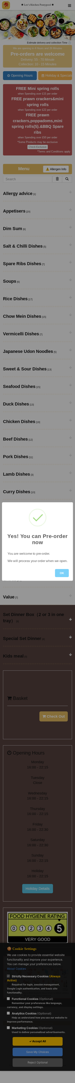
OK (62, 573)
